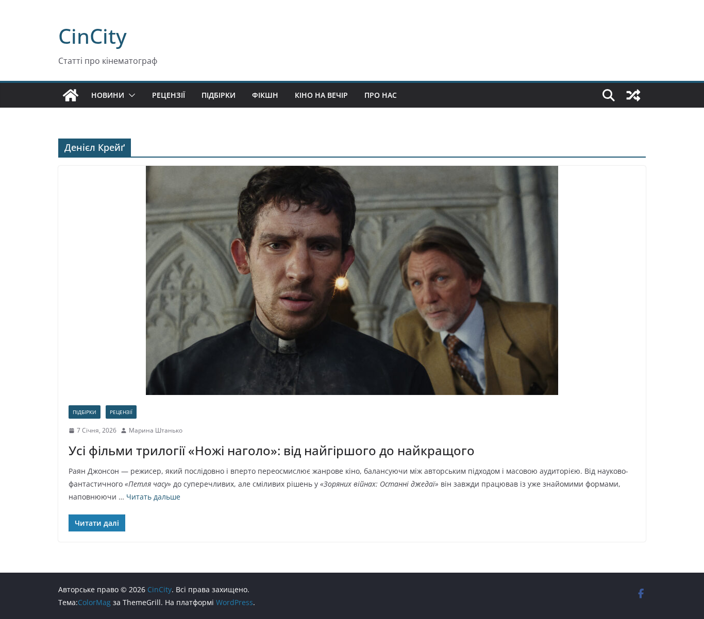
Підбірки (219, 95)
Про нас (380, 95)
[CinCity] (70, 95)
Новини (107, 95)
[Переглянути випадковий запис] (633, 95)
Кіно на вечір (321, 95)
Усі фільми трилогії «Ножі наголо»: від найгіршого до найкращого (272, 450)
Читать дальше (153, 497)
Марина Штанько (155, 430)
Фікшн (265, 95)
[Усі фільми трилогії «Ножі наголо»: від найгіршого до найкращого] (352, 280)
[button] (130, 95)
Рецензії (168, 95)
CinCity (92, 36)
